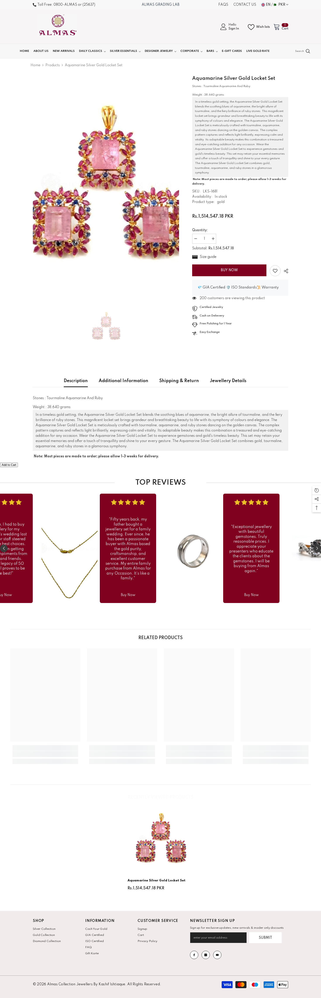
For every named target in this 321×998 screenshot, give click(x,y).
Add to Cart (9, 465)
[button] (4, 548)
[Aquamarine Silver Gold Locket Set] (160, 838)
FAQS (223, 5)
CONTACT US (244, 5)
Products (52, 65)
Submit (265, 938)
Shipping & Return (179, 381)
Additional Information (123, 381)
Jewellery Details (228, 381)
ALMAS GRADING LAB (160, 5)
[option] (106, 183)
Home (35, 65)
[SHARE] (284, 271)
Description (76, 381)
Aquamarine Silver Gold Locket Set (156, 880)
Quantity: (200, 230)
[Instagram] (206, 955)
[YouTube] (217, 955)
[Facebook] (194, 955)
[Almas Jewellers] (69, 548)
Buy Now (229, 270)
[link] (275, 270)
